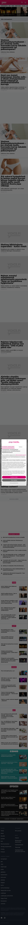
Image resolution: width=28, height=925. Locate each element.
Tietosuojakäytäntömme (14, 483)
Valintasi (20, 446)
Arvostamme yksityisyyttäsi (8, 446)
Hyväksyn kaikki (14, 477)
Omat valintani (14, 480)
